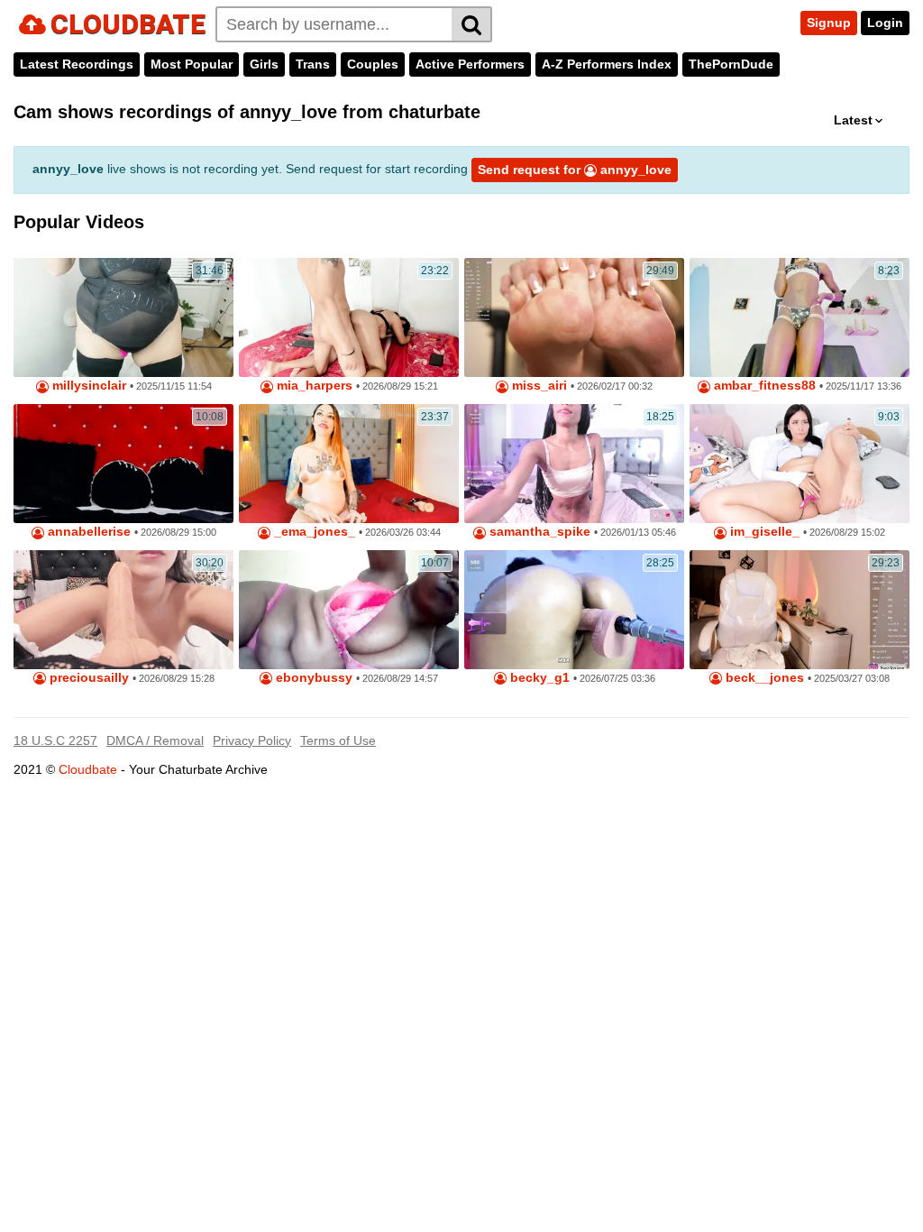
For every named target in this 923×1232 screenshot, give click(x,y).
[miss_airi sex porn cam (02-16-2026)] (574, 317)
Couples (372, 64)
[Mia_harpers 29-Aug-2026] (349, 317)
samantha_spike (538, 531)
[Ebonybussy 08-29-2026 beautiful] (349, 609)
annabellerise (87, 531)
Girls (264, 64)
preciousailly (87, 678)
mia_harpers (312, 385)
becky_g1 (538, 678)
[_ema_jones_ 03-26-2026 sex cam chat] (349, 463)
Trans (313, 64)
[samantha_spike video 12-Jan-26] (574, 463)
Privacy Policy (252, 740)
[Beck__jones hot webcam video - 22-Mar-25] (799, 609)
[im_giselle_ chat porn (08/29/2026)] (799, 463)
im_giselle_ (763, 531)
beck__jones (763, 678)
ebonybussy (312, 678)
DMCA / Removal (155, 740)
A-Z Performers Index (607, 64)
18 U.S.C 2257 (55, 740)
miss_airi (537, 385)
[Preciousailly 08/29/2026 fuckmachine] (123, 609)
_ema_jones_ (312, 531)
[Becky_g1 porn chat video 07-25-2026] (574, 609)
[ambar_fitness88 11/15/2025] (799, 317)
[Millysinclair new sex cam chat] (123, 317)
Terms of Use (338, 740)
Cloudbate (88, 769)
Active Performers (470, 64)
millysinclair (87, 385)
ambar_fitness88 (763, 385)
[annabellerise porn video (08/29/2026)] (123, 463)
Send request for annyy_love (575, 169)
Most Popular (192, 64)
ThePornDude (731, 64)
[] (472, 24)
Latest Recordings (76, 64)
